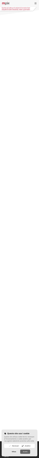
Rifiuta (14, 452)
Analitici (27, 446)
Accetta (25, 452)
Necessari (15, 446)
